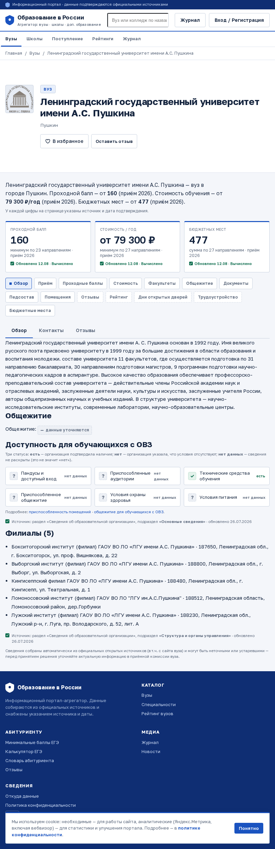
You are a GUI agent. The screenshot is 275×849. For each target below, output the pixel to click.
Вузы (11, 38)
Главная (13, 53)
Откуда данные (22, 796)
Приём (45, 283)
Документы (236, 283)
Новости (151, 751)
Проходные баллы (83, 283)
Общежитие (199, 283)
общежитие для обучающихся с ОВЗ (128, 512)
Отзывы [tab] (85, 330)
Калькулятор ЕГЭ (23, 751)
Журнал (190, 20)
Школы (34, 38)
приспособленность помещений (60, 512)
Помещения (58, 297)
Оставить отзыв (114, 141)
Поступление (67, 38)
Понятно (249, 828)
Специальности (159, 704)
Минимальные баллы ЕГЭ (32, 742)
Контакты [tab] (51, 330)
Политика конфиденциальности (40, 805)
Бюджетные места (30, 310)
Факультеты (162, 283)
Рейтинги (102, 38)
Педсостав (21, 297)
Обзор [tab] (19, 330)
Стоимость (125, 283)
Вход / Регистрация (239, 20)
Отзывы (13, 769)
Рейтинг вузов (157, 713)
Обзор (21, 283)
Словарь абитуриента (29, 760)
